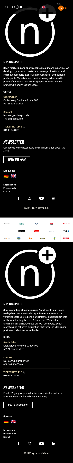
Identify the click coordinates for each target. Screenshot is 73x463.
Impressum (9, 430)
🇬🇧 (43, 7)
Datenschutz (9, 433)
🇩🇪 (7, 175)
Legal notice (9, 185)
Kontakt (7, 437)
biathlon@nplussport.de (16, 115)
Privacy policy (10, 188)
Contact (7, 191)
